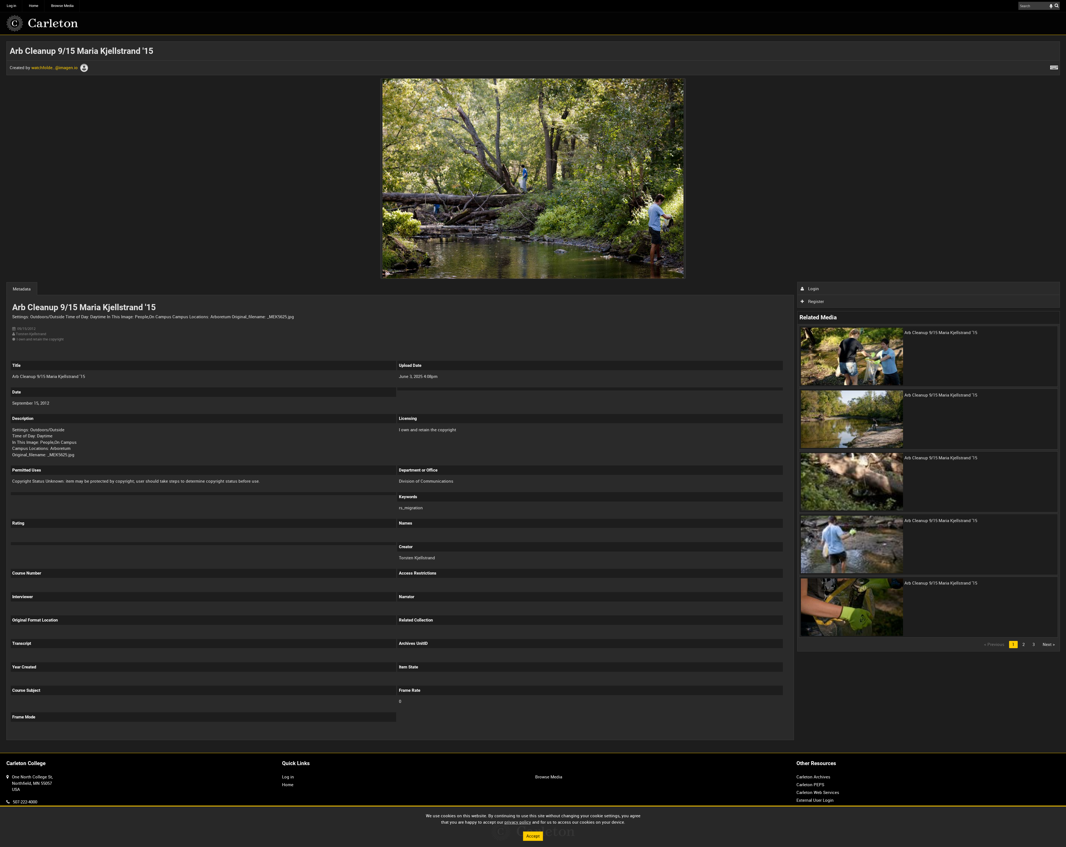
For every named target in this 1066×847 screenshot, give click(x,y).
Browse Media (62, 5)
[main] (533, 393)
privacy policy (517, 822)
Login (813, 288)
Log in (11, 5)
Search (1057, 5)
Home (33, 5)
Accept (533, 836)
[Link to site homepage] (42, 23)
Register (815, 301)
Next (1049, 644)
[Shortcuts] (1054, 66)
